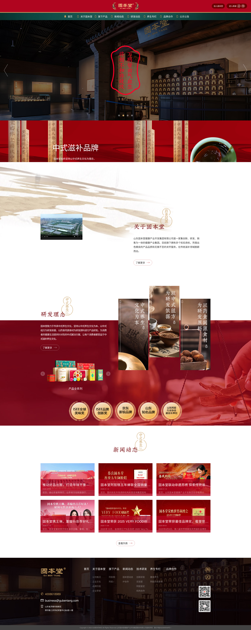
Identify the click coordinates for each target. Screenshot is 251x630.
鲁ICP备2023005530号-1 (162, 627)
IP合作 (126, 581)
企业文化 (96, 581)
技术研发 (141, 569)
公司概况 (96, 576)
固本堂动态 (128, 576)
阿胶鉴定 (140, 586)
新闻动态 (128, 569)
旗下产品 (114, 569)
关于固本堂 (98, 569)
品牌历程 (96, 586)
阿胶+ (111, 581)
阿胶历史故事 (156, 581)
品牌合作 (171, 569)
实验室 (139, 581)
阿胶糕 (112, 576)
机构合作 (140, 590)
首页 (86, 569)
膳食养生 (154, 576)
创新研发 (140, 576)
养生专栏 (155, 569)
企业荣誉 (96, 590)
